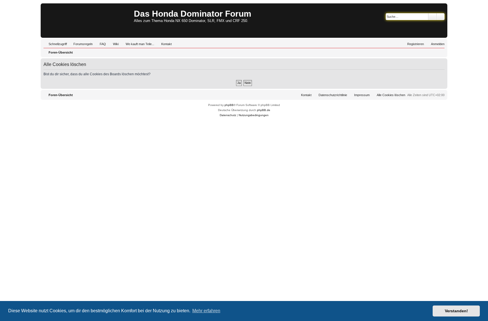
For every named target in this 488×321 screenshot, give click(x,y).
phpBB (229, 105)
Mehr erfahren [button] (206, 310)
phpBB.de (263, 110)
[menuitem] (80, 44)
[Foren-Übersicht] (88, 20)
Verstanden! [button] (456, 311)
